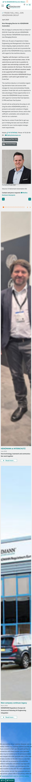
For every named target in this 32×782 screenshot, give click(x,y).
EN (29, 4)
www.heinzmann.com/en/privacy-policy (15, 776)
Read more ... (10, 460)
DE (27, 4)
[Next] (30, 207)
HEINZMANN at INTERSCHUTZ (13, 449)
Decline (11, 780)
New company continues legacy (14, 703)
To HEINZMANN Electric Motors (15, 2)
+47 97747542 (12, 132)
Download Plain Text (11, 139)
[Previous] (28, 207)
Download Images (11, 143)
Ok (4, 780)
